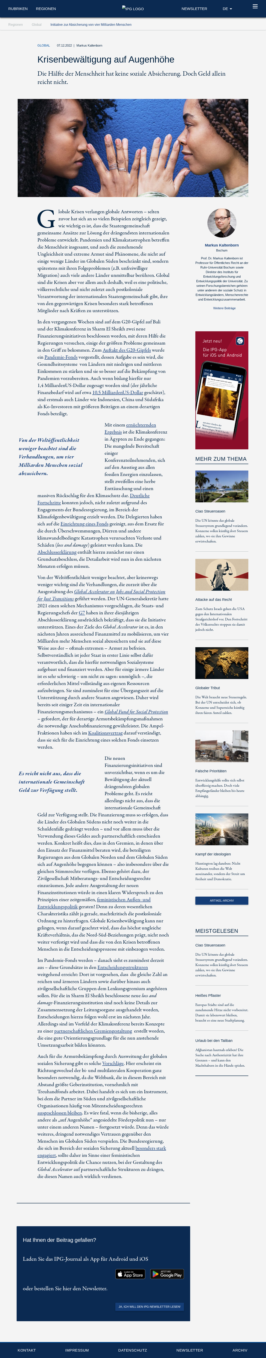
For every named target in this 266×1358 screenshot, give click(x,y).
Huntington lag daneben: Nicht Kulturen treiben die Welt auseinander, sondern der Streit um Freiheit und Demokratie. (220, 871)
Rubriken (18, 9)
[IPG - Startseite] (133, 8)
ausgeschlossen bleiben (59, 1113)
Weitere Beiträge (224, 308)
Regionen (46, 9)
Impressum (77, 1350)
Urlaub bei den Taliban (214, 1041)
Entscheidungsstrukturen (122, 967)
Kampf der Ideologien (213, 854)
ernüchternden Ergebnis (130, 428)
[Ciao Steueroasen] (221, 489)
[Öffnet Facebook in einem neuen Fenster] (214, 46)
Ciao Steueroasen (210, 511)
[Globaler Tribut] (221, 666)
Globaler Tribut (207, 688)
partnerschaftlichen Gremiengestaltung (93, 1031)
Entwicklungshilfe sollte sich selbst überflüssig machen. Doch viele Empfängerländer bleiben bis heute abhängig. (219, 788)
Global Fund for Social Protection (136, 712)
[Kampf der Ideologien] (221, 832)
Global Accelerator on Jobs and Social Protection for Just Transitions (101, 595)
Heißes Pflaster (208, 995)
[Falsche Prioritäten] (221, 749)
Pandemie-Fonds (61, 357)
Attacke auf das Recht (213, 600)
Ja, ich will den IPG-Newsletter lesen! (150, 1306)
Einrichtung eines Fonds (84, 524)
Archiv (240, 1350)
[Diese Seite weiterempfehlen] (223, 46)
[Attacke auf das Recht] (221, 577)
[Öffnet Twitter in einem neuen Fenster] (204, 46)
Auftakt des (127, 350)
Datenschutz (132, 1350)
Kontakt (27, 1350)
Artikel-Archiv (222, 900)
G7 (82, 613)
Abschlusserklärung (56, 552)
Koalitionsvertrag (105, 733)
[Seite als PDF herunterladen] (186, 1197)
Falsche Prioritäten (211, 771)
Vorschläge (113, 1063)
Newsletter (189, 1350)
